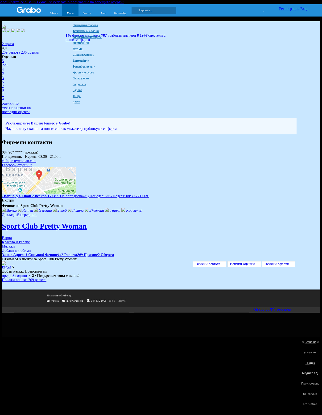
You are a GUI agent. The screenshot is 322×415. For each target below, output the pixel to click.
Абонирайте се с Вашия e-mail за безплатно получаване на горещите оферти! (62, 2)
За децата (79, 84)
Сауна (77, 49)
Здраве (77, 90)
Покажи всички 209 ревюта (24, 280)
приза (8, 44)
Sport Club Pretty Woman (44, 226)
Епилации (79, 60)
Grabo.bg (311, 342)
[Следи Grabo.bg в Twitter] (295, 299)
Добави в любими (16, 250)
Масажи (78, 43)
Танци (77, 96)
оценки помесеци (10, 105)
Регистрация (289, 9)
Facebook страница (17, 165)
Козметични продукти (87, 37)
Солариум (79, 54)
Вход (304, 9)
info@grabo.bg (74, 300)
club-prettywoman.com (19, 161)
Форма (55, 300)
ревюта (11, 52)
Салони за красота (85, 25)
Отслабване (81, 66)
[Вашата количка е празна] (260, 9)
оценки (30, 52)
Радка (6, 267)
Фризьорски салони (86, 31)
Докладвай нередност (19, 215)
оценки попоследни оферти (16, 110)
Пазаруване (81, 78)
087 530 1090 (99, 300)
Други (76, 102)
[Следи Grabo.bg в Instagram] (285, 299)
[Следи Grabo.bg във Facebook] (304, 299)
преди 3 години (14, 276)
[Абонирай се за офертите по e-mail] (275, 299)
